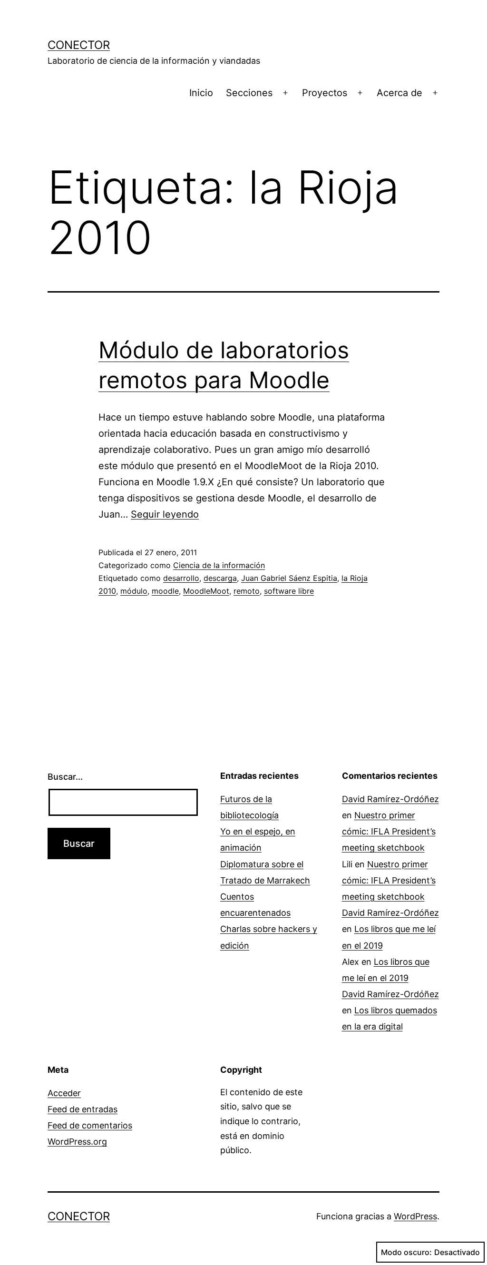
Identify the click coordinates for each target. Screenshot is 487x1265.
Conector (79, 45)
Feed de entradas (82, 1109)
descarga (220, 578)
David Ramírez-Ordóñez (390, 799)
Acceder (64, 1093)
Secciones (249, 92)
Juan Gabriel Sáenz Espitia (289, 578)
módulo (133, 591)
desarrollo (181, 578)
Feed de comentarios (90, 1125)
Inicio (201, 92)
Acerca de (399, 92)
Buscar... (65, 777)
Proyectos (324, 92)
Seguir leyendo (165, 514)
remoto (247, 591)
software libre (289, 591)
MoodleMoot (206, 591)
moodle (165, 591)
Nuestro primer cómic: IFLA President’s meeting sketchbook (389, 831)
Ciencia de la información (219, 565)
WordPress (415, 1216)
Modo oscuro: (406, 1252)
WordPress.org (77, 1142)
